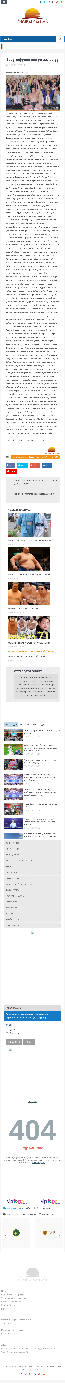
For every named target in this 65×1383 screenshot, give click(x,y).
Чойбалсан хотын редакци (13, 1301)
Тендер (9, 867)
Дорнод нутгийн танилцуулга (19, 884)
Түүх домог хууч (13, 890)
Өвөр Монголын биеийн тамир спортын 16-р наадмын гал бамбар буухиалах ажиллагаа (40, 748)
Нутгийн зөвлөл (13, 849)
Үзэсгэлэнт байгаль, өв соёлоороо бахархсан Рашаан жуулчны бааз (40, 835)
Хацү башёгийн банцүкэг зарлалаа (23, 609)
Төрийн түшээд (12, 919)
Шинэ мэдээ (11, 725)
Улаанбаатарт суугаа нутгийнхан (20, 861)
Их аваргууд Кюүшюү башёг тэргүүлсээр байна (29, 643)
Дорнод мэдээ (12, 843)
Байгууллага (11, 902)
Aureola (40, 1369)
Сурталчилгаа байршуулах (13, 1294)
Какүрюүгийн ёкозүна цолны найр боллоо (27, 657)
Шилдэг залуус (12, 925)
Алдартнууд (11, 914)
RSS (2, 1308)
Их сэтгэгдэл (39, 725)
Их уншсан (25, 725)
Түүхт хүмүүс (11, 908)
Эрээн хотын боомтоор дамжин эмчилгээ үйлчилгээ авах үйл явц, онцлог (39, 822)
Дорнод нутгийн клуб (15, 855)
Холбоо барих (8, 1305)
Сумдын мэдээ (12, 872)
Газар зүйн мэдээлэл (15, 896)
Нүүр (3, 1291)
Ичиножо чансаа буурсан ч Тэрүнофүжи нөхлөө (29, 541)
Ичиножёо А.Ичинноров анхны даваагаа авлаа (29, 575)
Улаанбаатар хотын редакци (14, 1298)
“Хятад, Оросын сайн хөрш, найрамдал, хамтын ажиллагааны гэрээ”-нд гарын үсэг (40, 777)
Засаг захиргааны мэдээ (17, 878)
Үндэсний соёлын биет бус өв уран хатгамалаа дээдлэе (40, 761)
